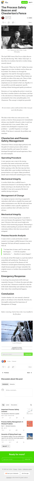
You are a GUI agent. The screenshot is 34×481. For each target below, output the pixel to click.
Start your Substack (12, 473)
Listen (30, 18)
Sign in (30, 2)
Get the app (25, 473)
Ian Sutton (8, 17)
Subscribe (24, 2)
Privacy (15, 469)
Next (28, 372)
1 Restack (14, 361)
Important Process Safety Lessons (10, 410)
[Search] (31, 405)
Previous (6, 372)
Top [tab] (3, 405)
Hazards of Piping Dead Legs (11, 434)
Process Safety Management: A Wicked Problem (12, 423)
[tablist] (8, 384)
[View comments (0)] (8, 22)
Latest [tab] (7, 405)
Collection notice (27, 469)
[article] (17, 414)
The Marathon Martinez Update (10, 413)
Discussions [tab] (14, 405)
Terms (20, 469)
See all (5, 446)
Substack (8, 477)
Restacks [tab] (12, 384)
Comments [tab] (5, 384)
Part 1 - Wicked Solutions (8, 426)
